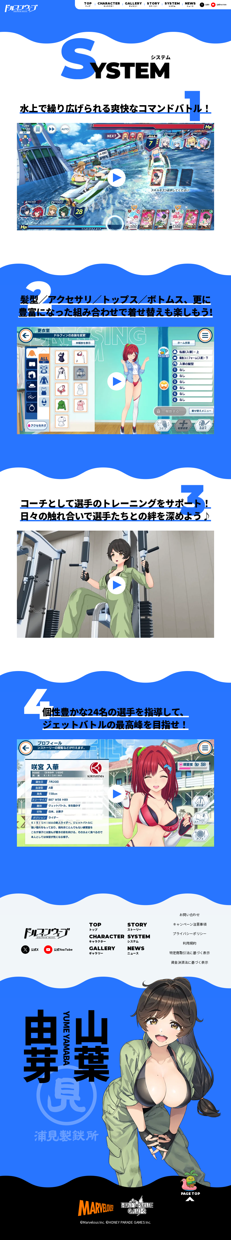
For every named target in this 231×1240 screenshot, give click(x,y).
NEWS (190, 4)
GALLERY (133, 4)
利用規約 (189, 943)
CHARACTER (108, 4)
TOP (88, 4)
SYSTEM (172, 4)
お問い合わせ (189, 915)
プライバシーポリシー (189, 933)
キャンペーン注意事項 (189, 924)
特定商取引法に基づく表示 (189, 953)
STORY (153, 4)
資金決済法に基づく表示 (189, 962)
